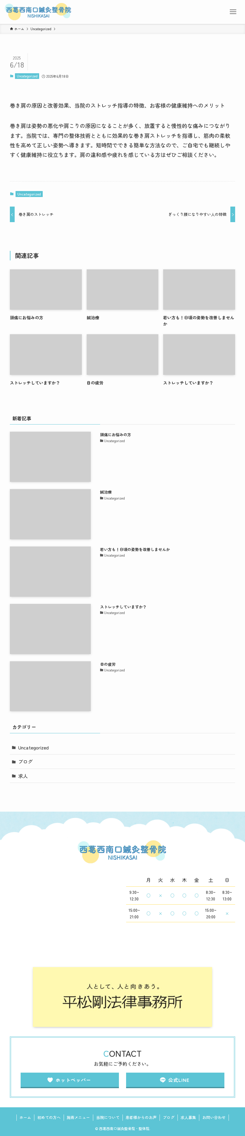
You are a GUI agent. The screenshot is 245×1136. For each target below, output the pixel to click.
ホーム (25, 1117)
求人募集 (188, 1117)
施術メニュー (78, 1117)
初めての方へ (49, 1117)
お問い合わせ (214, 1117)
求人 (23, 775)
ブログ (25, 761)
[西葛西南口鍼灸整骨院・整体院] (38, 12)
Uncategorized (27, 76)
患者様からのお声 (141, 1117)
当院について (108, 1117)
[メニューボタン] (233, 12)
